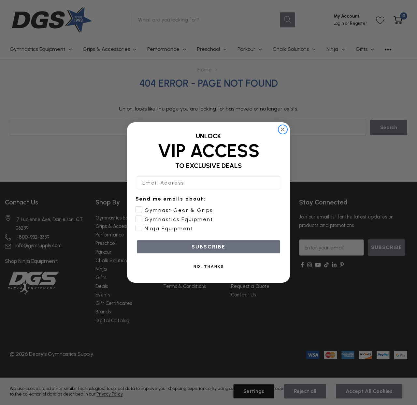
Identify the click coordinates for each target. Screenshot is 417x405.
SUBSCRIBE (208, 247)
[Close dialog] (283, 129)
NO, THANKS (209, 266)
